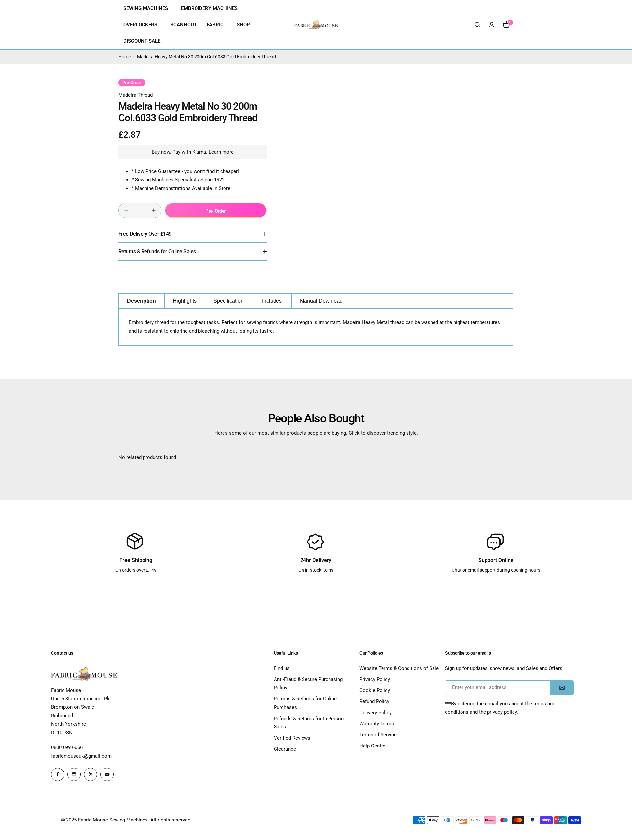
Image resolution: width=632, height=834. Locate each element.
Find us (282, 668)
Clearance (285, 749)
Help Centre (372, 746)
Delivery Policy (375, 713)
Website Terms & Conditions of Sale (399, 668)
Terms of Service (378, 735)
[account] (492, 24)
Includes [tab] (272, 301)
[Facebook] (57, 774)
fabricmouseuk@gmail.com (81, 756)
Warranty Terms (376, 724)
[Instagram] (74, 774)
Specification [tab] (228, 301)
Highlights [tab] (185, 301)
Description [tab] (141, 301)
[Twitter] (90, 774)
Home (124, 56)
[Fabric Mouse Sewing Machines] (316, 24)
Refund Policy (374, 701)
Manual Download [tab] (321, 301)
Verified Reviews (292, 738)
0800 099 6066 (67, 747)
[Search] (477, 24)
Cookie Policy (374, 690)
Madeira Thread (135, 95)
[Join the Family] (562, 687)
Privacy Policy (374, 679)
